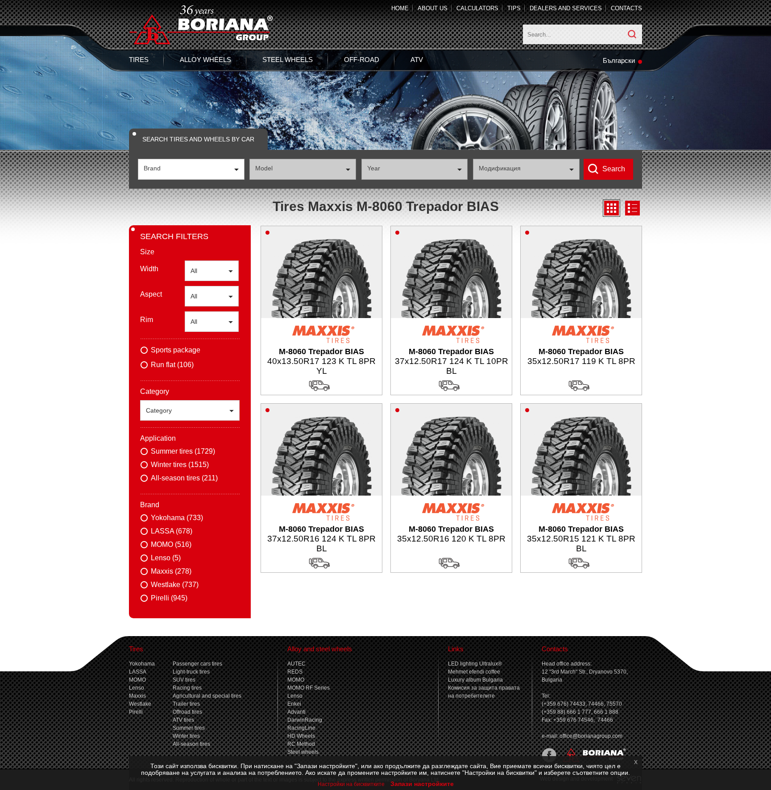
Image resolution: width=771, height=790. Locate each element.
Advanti (296, 712)
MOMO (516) (171, 544)
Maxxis (137, 696)
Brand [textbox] (152, 168)
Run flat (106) (172, 364)
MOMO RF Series (308, 688)
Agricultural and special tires (207, 696)
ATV (416, 59)
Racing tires (187, 688)
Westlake (140, 704)
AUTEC (296, 664)
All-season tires (191, 744)
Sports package (175, 350)
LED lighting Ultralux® (475, 664)
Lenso (136, 688)
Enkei (294, 704)
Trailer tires (186, 704)
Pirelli (136, 712)
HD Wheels (301, 736)
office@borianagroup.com (591, 736)
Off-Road (361, 59)
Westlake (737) (175, 584)
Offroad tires (187, 712)
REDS (295, 672)
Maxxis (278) (171, 571)
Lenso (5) (166, 558)
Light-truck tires (191, 672)
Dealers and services (566, 8)
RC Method (301, 744)
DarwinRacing (304, 720)
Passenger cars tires (197, 664)
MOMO (137, 680)
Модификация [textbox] (500, 168)
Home (400, 8)
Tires (139, 59)
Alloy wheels (205, 59)
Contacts (626, 8)
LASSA (137, 672)
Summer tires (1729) (183, 451)
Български (619, 60)
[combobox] (191, 169)
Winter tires (186, 736)
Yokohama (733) (177, 517)
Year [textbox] (373, 168)
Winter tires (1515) (180, 464)
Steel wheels (287, 59)
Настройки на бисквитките (351, 784)
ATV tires (183, 720)
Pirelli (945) (169, 598)
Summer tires (189, 728)
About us (433, 8)
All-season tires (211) (184, 478)
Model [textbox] (264, 168)
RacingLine (301, 728)
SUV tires (184, 680)
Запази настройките (422, 783)
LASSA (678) (171, 531)
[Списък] (632, 208)
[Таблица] (611, 208)
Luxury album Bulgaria (475, 680)
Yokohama (142, 664)
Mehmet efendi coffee (474, 672)
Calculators (477, 8)
